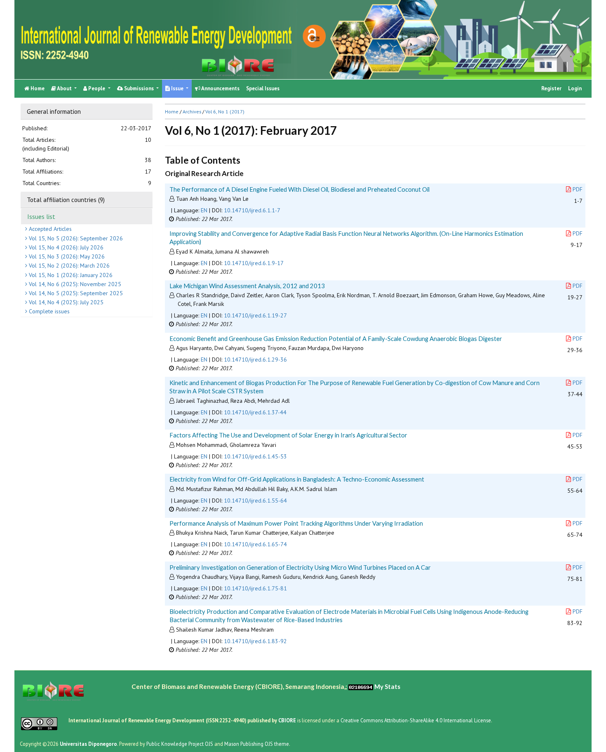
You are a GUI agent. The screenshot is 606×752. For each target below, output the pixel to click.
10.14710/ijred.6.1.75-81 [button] (255, 588)
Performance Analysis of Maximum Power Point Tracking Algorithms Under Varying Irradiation (296, 523)
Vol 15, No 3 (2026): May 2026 (66, 256)
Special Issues (263, 88)
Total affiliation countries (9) (66, 199)
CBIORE (287, 720)
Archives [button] (192, 111)
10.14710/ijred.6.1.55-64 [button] (255, 500)
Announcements (220, 88)
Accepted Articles (49, 229)
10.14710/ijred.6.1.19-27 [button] (255, 315)
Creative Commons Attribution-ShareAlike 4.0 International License (416, 720)
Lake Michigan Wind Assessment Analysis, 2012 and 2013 (247, 285)
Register (551, 88)
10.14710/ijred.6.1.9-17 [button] (254, 263)
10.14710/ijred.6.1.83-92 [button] (255, 641)
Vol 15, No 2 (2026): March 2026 (68, 265)
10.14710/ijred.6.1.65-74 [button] (255, 544)
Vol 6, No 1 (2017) (224, 111)
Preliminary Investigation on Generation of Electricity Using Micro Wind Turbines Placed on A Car (300, 567)
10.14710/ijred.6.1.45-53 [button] (255, 456)
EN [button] (204, 210)
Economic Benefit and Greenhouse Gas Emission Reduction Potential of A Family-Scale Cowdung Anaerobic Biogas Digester (335, 338)
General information (54, 111)
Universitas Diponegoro (88, 743)
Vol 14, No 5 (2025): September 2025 (75, 292)
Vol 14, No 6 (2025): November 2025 (74, 283)
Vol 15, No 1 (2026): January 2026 (70, 274)
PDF (578, 189)
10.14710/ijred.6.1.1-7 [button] (252, 210)
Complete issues (48, 311)
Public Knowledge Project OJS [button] (179, 743)
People (96, 88)
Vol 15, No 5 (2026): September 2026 (75, 238)
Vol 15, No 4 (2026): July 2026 (65, 247)
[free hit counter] (360, 686)
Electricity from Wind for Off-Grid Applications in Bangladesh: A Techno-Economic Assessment (296, 479)
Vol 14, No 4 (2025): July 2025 (65, 302)
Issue (177, 88)
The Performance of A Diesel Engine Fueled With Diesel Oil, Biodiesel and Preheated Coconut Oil (299, 189)
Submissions (139, 88)
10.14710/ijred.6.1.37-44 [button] (255, 412)
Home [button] (172, 111)
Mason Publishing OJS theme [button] (256, 743)
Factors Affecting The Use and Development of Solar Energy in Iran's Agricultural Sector (288, 435)
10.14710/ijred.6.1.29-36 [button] (255, 359)
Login (575, 88)
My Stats (387, 686)
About (64, 88)
